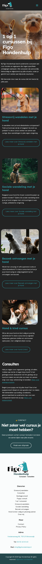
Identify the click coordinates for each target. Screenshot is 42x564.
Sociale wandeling (22, 507)
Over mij (21, 514)
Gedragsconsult (22, 496)
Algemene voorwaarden (24, 559)
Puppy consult (22, 499)
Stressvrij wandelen (21, 491)
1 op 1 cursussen (21, 501)
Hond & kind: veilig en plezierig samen (22, 512)
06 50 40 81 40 (22, 542)
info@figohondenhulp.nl (23, 547)
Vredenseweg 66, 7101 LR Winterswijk (21, 537)
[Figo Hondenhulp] (8, 5)
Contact (21, 524)
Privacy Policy (21, 527)
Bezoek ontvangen (22, 509)
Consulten (21, 493)
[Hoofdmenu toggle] (37, 5)
